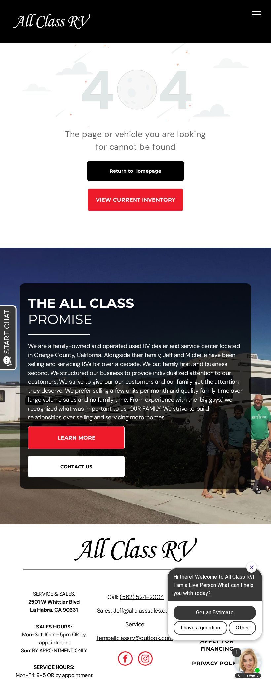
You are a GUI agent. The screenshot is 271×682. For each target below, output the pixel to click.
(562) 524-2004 (142, 597)
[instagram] (145, 659)
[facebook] (125, 659)
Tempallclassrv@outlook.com (134, 638)
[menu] (256, 14)
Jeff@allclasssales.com (143, 611)
